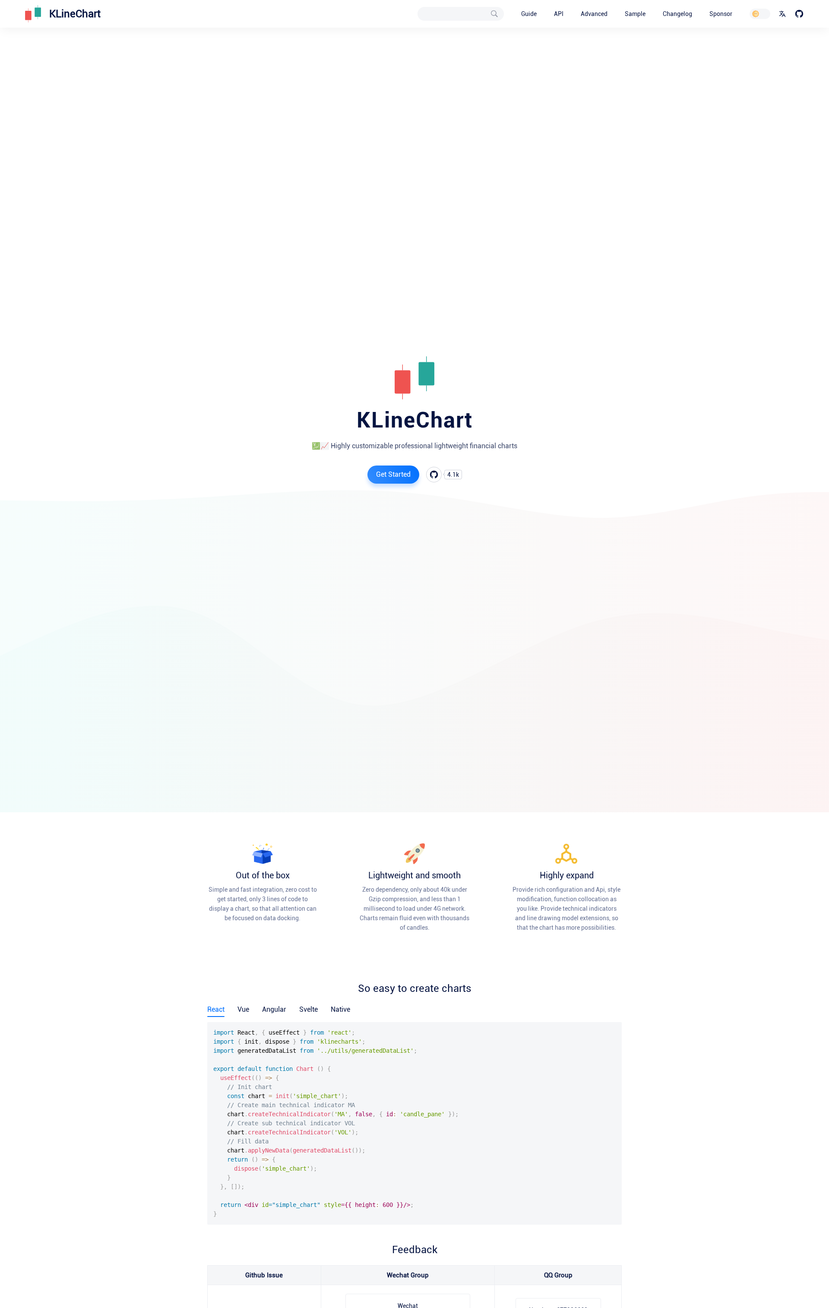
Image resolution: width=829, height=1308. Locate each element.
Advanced (594, 13)
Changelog (677, 13)
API (558, 13)
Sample (635, 13)
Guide (529, 13)
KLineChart (75, 14)
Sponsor (720, 13)
